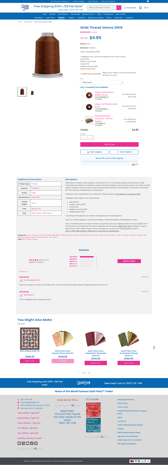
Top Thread (53, 237)
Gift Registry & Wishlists (126, 444)
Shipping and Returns (125, 399)
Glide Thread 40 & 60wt (108, 235)
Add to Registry (94, 152)
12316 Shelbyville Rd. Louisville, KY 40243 (35, 405)
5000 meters (47, 213)
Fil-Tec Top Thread (44, 235)
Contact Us (121, 421)
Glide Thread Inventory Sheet (128, 432)
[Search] (118, 7)
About (119, 417)
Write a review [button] (129, 261)
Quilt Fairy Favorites (136, 235)
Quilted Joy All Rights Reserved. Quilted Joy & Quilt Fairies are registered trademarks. (53, 461)
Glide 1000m (28, 22)
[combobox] (102, 7)
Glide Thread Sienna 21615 (43, 22)
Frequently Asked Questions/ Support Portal (132, 412)
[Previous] (78, 373)
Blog (99, 14)
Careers (120, 429)
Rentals (52, 14)
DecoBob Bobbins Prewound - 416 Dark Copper (104, 118)
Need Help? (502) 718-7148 (71, 10)
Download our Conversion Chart (128, 194)
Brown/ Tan (36, 209)
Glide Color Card (124, 226)
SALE (145, 235)
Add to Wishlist (124, 152)
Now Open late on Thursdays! (31, 408)
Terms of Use (122, 407)
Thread (34, 184)
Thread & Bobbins (42, 237)
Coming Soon (108, 14)
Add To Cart (109, 144)
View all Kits (21, 323)
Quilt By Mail (75, 14)
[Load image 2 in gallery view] (32, 91)
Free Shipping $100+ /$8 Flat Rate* (58, 6)
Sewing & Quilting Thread (26, 237)
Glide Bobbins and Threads (70, 235)
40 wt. (34, 203)
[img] (24, 277)
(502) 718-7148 (26, 399)
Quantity (83, 134)
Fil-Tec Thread (32, 235)
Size (81, 79)
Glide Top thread (122, 235)
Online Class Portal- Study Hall (129, 440)
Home (20, 22)
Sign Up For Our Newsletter (127, 436)
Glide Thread (84, 235)
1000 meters (36, 213)
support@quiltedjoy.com (30, 402)
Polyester (35, 188)
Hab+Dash (36, 197)
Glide (88, 44)
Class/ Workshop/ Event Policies (130, 425)
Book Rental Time (67, 400)
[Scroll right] (154, 347)
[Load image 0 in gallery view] (22, 91)
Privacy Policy (122, 403)
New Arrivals (120, 14)
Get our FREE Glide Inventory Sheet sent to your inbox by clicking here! (92, 231)
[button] (129, 7)
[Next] (89, 373)
